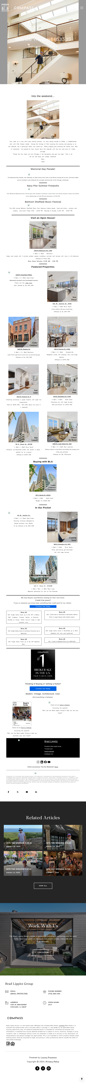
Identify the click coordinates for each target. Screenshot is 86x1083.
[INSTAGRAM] (43, 1068)
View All (43, 886)
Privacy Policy (52, 1061)
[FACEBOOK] (37, 1068)
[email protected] (49, 751)
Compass (62, 1025)
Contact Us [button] (43, 952)
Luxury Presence (49, 1057)
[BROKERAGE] (49, 1068)
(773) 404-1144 (54, 994)
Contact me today (43, 606)
